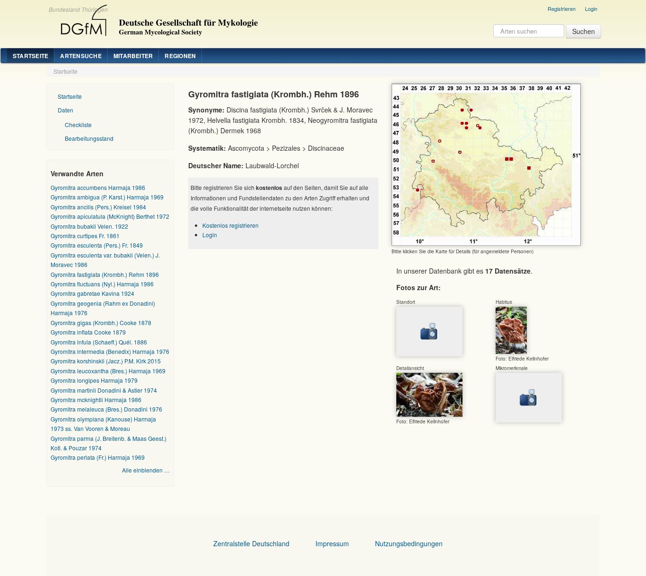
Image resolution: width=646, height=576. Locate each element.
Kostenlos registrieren (230, 225)
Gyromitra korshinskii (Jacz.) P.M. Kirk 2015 (106, 361)
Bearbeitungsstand (89, 138)
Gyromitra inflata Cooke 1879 (88, 332)
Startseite (30, 56)
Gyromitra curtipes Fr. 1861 (85, 236)
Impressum (332, 543)
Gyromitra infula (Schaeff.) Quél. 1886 (99, 342)
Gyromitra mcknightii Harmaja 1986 (96, 399)
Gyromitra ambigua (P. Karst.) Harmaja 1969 (107, 197)
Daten (65, 110)
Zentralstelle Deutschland (251, 543)
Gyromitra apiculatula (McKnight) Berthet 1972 (110, 216)
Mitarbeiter (133, 56)
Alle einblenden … (146, 470)
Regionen (180, 56)
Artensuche (80, 56)
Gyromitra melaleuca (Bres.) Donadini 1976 (106, 409)
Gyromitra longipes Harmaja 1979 (94, 380)
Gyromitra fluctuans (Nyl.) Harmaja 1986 (102, 284)
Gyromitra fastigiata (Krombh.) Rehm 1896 (105, 274)
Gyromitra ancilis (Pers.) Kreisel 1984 (98, 207)
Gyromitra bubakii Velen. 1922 (89, 226)
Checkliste (78, 124)
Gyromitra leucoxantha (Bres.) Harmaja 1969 (108, 371)
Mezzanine (158, 18)
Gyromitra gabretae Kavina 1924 (92, 293)
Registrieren (562, 8)
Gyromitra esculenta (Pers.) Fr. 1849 (97, 245)
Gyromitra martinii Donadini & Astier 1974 (104, 390)
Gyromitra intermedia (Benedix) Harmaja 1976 (110, 351)
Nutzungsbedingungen (409, 543)
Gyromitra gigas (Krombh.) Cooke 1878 (101, 322)
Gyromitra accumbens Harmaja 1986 (98, 187)
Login (591, 8)
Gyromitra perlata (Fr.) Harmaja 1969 (98, 457)
